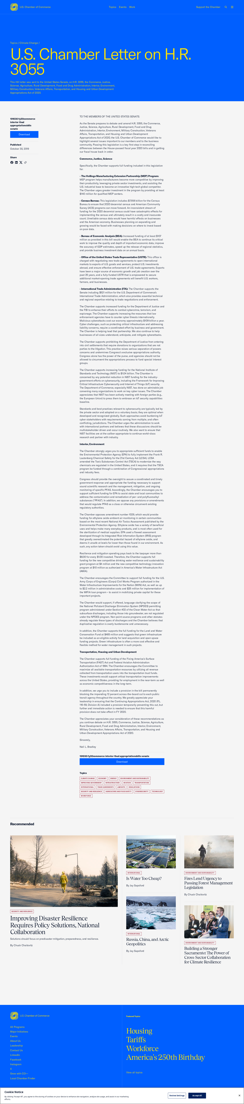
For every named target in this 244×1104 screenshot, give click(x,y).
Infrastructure (112, 783)
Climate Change (29, 42)
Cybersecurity (141, 791)
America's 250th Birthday (165, 1057)
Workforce (86, 796)
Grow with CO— (19, 1073)
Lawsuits (121, 787)
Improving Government (91, 783)
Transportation (142, 783)
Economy (102, 778)
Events (123, 7)
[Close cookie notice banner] (239, 1095)
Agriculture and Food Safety (118, 791)
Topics (112, 7)
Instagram (15, 1064)
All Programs (17, 1027)
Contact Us (16, 1050)
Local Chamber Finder (22, 1078)
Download (24, 134)
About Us (15, 1040)
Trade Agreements (105, 787)
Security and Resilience (91, 791)
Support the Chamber (208, 7)
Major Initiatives (19, 1031)
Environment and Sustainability (134, 778)
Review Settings (176, 1095)
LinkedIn (15, 1055)
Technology (157, 791)
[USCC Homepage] (29, 1016)
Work (132, 7)
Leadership (16, 1045)
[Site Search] (226, 7)
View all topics (134, 1072)
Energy (113, 778)
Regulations (134, 787)
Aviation (127, 783)
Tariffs (136, 1039)
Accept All (197, 1095)
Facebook (15, 1059)
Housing (139, 1031)
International (87, 787)
